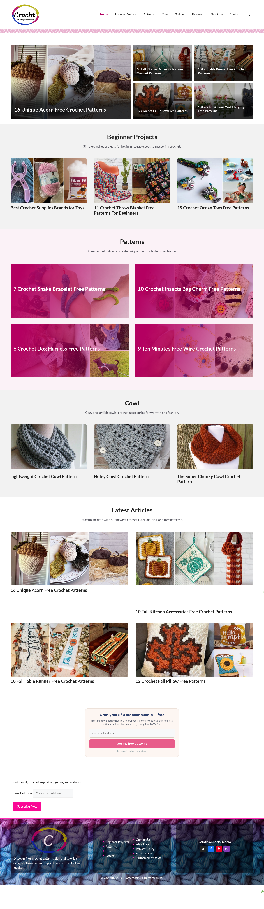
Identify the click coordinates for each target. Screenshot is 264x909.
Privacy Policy (145, 849)
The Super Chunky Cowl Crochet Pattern (208, 479)
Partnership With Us (148, 857)
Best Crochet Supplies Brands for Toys (47, 207)
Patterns (149, 14)
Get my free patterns (132, 743)
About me (216, 14)
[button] (248, 14)
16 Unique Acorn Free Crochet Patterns (49, 590)
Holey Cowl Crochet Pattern (121, 476)
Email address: (23, 793)
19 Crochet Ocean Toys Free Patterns (213, 207)
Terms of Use (144, 853)
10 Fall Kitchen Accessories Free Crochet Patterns (184, 611)
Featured (197, 14)
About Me (142, 844)
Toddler (180, 14)
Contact (235, 14)
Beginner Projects (126, 14)
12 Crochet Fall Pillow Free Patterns (170, 681)
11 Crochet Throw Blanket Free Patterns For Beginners (124, 210)
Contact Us (143, 840)
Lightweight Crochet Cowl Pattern (44, 476)
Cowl (165, 14)
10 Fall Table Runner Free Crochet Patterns (52, 681)
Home (104, 14)
